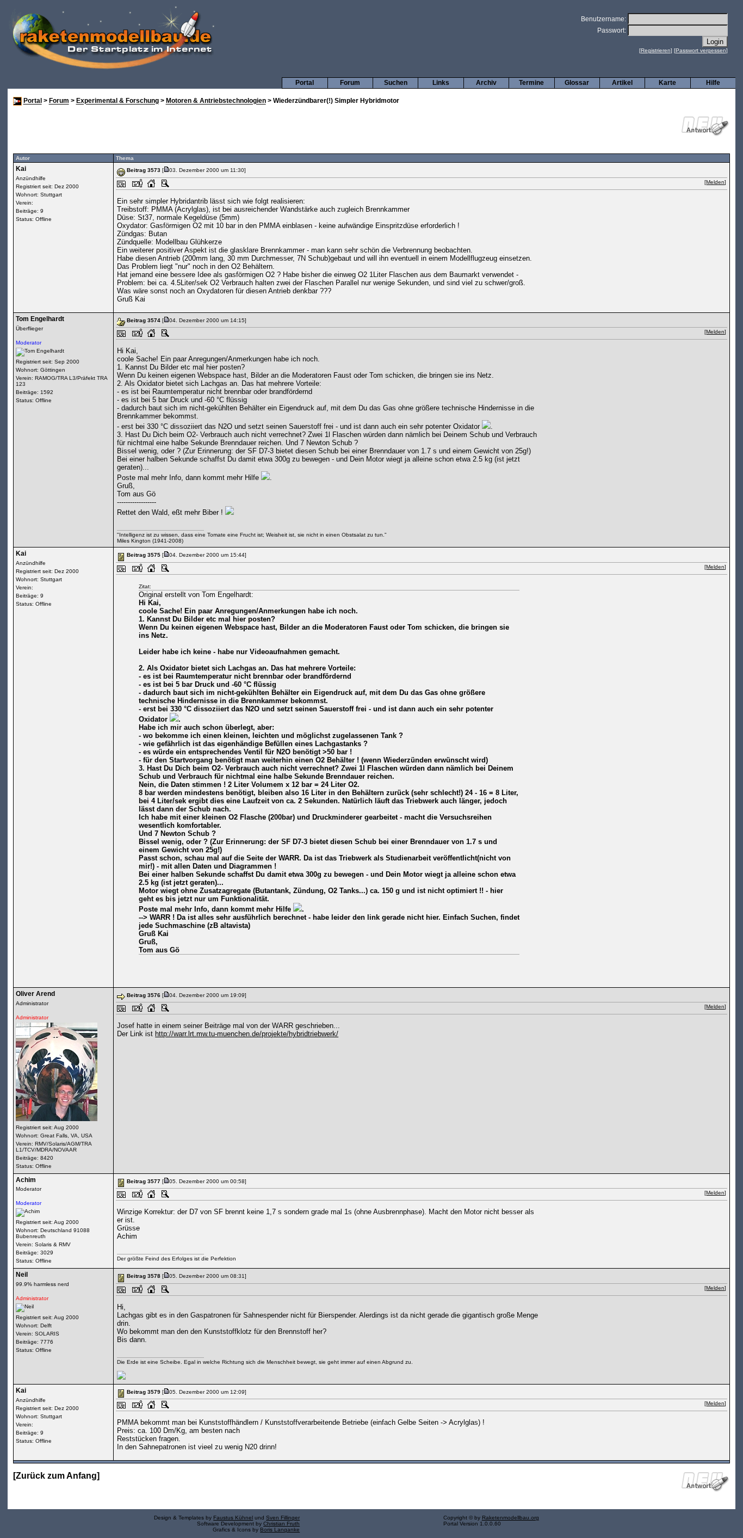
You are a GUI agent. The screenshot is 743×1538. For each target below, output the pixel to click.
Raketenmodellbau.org (510, 1518)
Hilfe (713, 83)
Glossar (577, 83)
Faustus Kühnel (233, 1518)
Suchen (395, 83)
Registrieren (656, 50)
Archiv (486, 83)
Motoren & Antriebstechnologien (216, 101)
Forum (350, 83)
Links (440, 83)
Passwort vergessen (701, 50)
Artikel (622, 83)
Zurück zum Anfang (56, 1475)
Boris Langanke (280, 1530)
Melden (715, 182)
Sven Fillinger (283, 1518)
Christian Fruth (281, 1524)
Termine (531, 83)
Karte (667, 83)
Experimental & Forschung (117, 101)
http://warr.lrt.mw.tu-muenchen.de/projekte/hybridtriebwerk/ (246, 1034)
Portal (304, 83)
